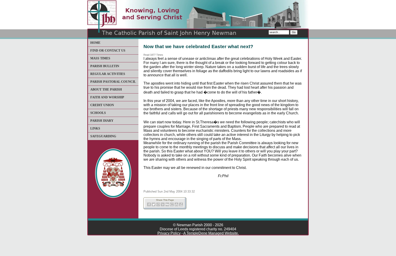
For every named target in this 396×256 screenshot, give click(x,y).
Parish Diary (101, 120)
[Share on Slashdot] (181, 205)
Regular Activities (107, 74)
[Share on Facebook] (149, 205)
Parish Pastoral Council (113, 81)
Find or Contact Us (107, 50)
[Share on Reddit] (158, 205)
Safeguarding (103, 136)
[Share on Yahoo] (163, 205)
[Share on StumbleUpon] (176, 205)
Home (95, 42)
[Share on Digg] (167, 205)
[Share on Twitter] (153, 205)
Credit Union (102, 105)
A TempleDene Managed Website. (211, 233)
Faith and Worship (107, 97)
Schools (98, 113)
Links (95, 128)
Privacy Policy (169, 233)
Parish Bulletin (104, 66)
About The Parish (106, 89)
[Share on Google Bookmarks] (172, 205)
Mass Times (100, 58)
